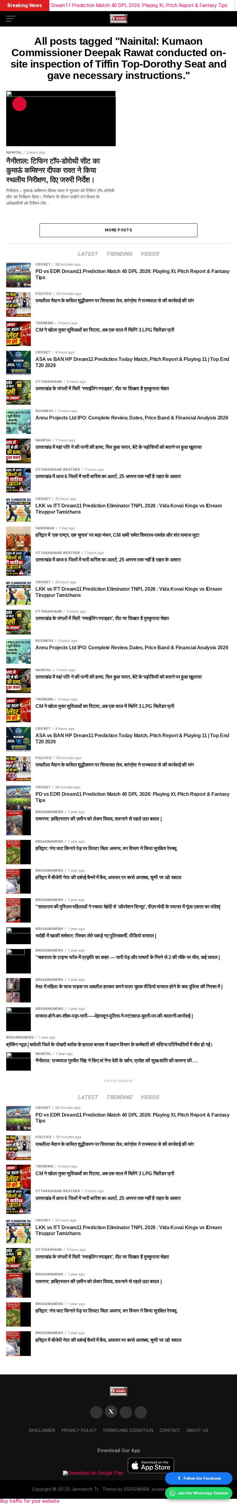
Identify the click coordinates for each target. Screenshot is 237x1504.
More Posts (118, 230)
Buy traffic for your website (30, 1501)
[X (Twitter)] (111, 1411)
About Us (197, 1430)
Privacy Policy (79, 1430)
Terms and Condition (128, 1430)
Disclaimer (42, 1430)
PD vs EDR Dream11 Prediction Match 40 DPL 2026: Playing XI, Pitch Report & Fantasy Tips (109, 5)
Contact (170, 1430)
